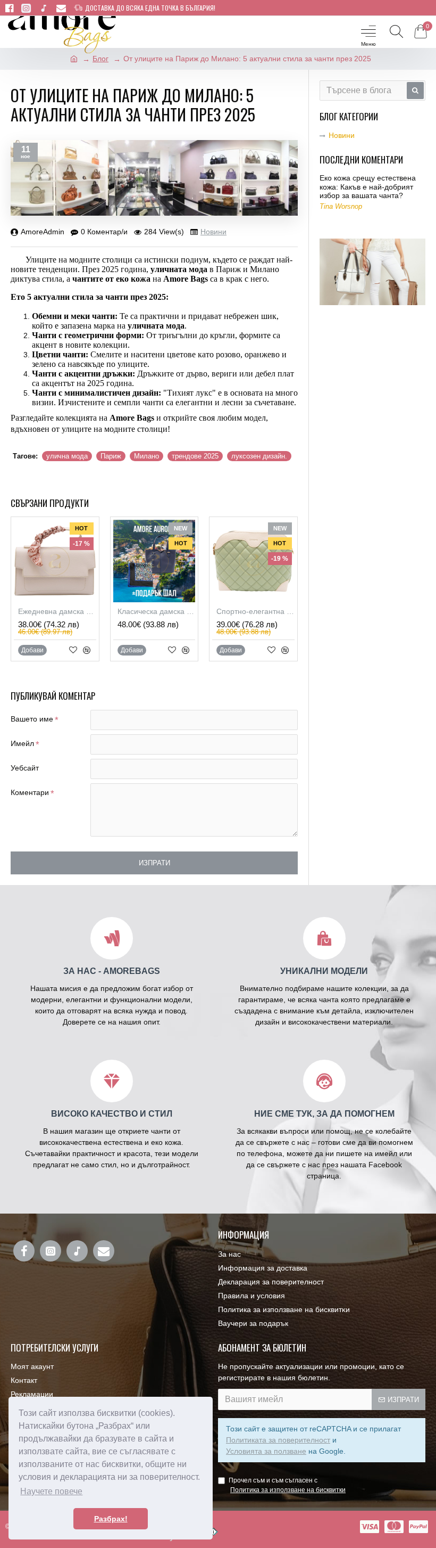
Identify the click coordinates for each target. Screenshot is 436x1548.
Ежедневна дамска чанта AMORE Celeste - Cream (57, 611)
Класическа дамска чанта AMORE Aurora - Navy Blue (157, 611)
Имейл (22, 743)
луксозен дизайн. (259, 456)
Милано (146, 456)
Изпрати (154, 863)
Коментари (30, 792)
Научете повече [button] (51, 1491)
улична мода (67, 456)
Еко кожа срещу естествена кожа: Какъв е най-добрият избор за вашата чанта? (368, 187)
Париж (110, 456)
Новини (213, 231)
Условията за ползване (266, 1451)
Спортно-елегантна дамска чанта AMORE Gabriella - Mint (255, 611)
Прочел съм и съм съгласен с (287, 1485)
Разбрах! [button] (111, 1518)
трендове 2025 (195, 456)
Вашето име (32, 719)
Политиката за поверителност (278, 1440)
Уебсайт (25, 768)
